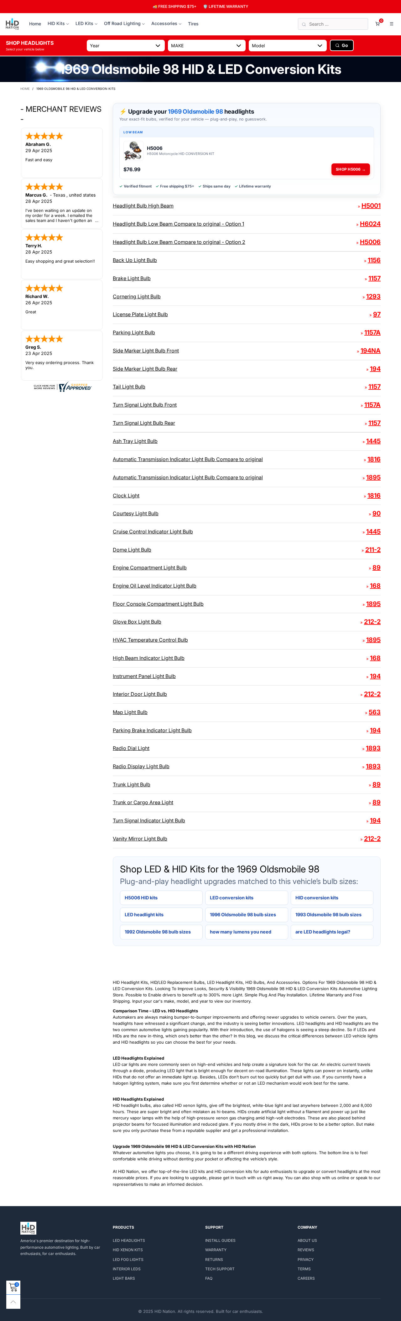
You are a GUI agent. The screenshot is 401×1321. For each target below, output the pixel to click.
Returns (214, 1259)
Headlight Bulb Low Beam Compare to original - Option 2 (179, 242)
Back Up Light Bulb (135, 260)
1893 (373, 748)
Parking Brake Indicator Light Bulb (152, 730)
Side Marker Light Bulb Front (146, 350)
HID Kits (56, 23)
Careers (306, 1278)
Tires (193, 23)
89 (376, 567)
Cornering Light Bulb (137, 296)
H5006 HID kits (141, 897)
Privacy (306, 1259)
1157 (374, 278)
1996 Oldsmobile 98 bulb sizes (243, 914)
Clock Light (126, 495)
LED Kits (84, 23)
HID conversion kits (316, 897)
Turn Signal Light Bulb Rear (144, 423)
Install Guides (220, 1240)
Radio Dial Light (131, 748)
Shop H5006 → (351, 169)
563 (375, 712)
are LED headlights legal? (322, 931)
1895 (373, 477)
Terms (304, 1269)
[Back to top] (13, 1302)
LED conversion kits (231, 897)
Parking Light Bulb (134, 332)
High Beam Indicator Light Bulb (149, 658)
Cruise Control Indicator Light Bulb (153, 531)
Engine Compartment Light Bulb (150, 567)
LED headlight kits (144, 914)
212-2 (372, 621)
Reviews (306, 1249)
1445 (373, 441)
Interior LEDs (127, 1269)
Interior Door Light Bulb (140, 694)
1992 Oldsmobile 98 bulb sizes (158, 931)
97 (377, 314)
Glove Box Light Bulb (137, 622)
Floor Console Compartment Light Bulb (158, 604)
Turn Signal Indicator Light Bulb (149, 820)
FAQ (208, 1278)
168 (375, 585)
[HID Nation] (12, 24)
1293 (373, 296)
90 (376, 513)
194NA (371, 350)
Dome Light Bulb (132, 550)
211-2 (373, 549)
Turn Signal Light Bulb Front (145, 405)
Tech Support (220, 1269)
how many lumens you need (240, 931)
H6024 (370, 224)
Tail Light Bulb (129, 386)
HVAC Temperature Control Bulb (150, 640)
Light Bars (124, 1278)
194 (375, 369)
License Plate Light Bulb (140, 314)
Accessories (164, 23)
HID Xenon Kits (128, 1249)
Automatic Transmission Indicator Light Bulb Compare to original (188, 459)
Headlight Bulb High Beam (143, 206)
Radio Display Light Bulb (141, 766)
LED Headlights (129, 1240)
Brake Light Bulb (132, 278)
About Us (307, 1240)
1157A (372, 332)
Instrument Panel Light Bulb (144, 676)
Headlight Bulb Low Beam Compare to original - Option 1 (178, 224)
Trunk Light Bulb (131, 784)
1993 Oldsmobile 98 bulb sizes (328, 914)
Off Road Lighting (122, 23)
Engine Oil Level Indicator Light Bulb (154, 586)
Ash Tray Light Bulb (135, 441)
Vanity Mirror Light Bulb (140, 838)
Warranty (216, 1249)
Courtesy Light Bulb (136, 513)
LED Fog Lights (128, 1259)
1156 (374, 260)
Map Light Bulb (130, 712)
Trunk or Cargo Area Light (143, 802)
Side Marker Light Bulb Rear (145, 369)
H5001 (371, 205)
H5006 (370, 242)
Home (35, 23)
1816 (374, 459)
